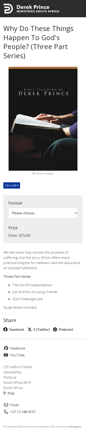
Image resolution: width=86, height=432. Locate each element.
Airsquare (75, 426)
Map (11, 393)
